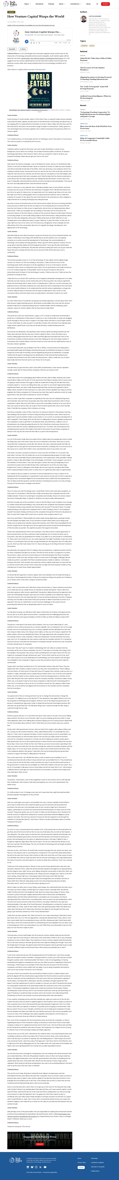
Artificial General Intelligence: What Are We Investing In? (95, 97)
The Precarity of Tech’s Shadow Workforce (92, 69)
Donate (105, 4)
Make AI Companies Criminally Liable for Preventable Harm (95, 139)
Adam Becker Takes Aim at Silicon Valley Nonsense (96, 59)
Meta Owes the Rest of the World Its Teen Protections (96, 127)
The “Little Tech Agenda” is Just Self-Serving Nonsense (94, 88)
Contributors (74, 4)
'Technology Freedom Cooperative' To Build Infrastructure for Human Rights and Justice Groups (95, 114)
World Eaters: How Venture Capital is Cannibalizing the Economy (42, 58)
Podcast (51, 4)
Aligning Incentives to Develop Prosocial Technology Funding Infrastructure (95, 78)
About (88, 4)
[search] (97, 4)
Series (61, 4)
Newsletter (39, 4)
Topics (26, 4)
